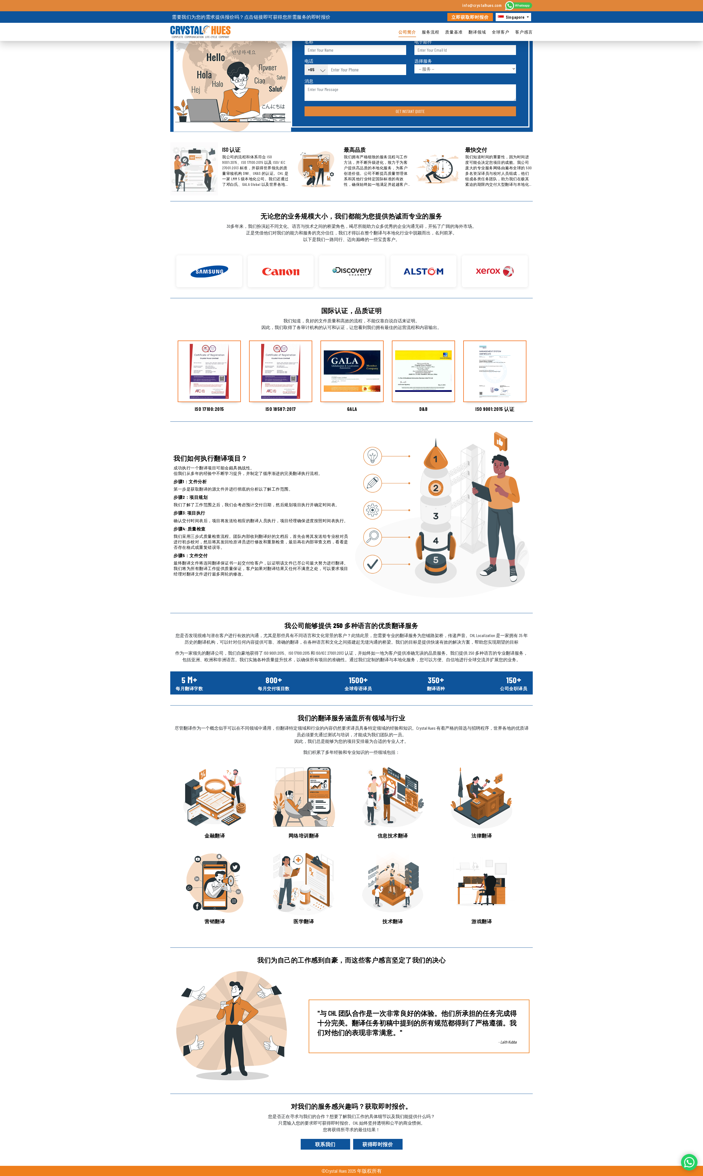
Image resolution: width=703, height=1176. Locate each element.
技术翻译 (393, 921)
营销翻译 (215, 921)
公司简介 (407, 31)
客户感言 (524, 31)
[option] (209, 271)
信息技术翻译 (393, 835)
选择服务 (423, 60)
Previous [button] (169, 268)
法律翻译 (482, 835)
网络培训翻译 (304, 835)
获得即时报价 (377, 1144)
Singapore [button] (515, 17)
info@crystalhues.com (481, 5)
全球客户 (500, 31)
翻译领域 (477, 31)
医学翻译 (304, 921)
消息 (309, 81)
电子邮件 (423, 41)
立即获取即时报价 (470, 17)
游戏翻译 (482, 921)
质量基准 (454, 31)
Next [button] (533, 268)
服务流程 (430, 31)
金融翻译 (215, 835)
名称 (309, 41)
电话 (309, 60)
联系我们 (325, 1144)
